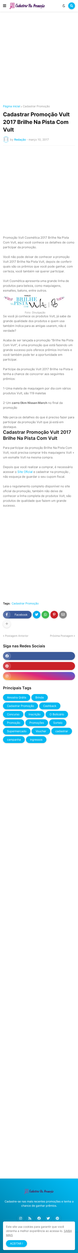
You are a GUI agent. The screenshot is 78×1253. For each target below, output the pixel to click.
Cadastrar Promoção (36, 106)
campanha (14, 739)
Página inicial (11, 106)
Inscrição (34, 714)
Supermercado (16, 731)
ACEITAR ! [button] (16, 1243)
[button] (4, 5)
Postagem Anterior (16, 635)
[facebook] (39, 656)
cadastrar (61, 731)
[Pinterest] (54, 614)
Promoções (36, 722)
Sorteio (57, 722)
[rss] (29, 1218)
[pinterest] (39, 666)
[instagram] (39, 676)
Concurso (13, 714)
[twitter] (48, 1218)
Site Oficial (25, 472)
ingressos (36, 739)
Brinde (39, 697)
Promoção (13, 722)
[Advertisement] (39, 59)
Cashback (49, 706)
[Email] (63, 614)
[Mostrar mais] (7, 624)
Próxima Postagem (61, 635)
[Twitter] (36, 614)
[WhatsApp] (45, 614)
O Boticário (57, 714)
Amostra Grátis (16, 697)
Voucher (41, 731)
